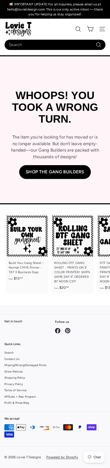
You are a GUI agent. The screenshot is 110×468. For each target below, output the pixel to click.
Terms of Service (15, 390)
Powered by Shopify (62, 457)
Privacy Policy (13, 384)
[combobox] (55, 44)
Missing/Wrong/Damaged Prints (25, 365)
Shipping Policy (14, 377)
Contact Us (11, 359)
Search (9, 352)
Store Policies (13, 371)
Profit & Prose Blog (16, 403)
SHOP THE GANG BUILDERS (55, 171)
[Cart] (90, 29)
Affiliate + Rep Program (20, 396)
